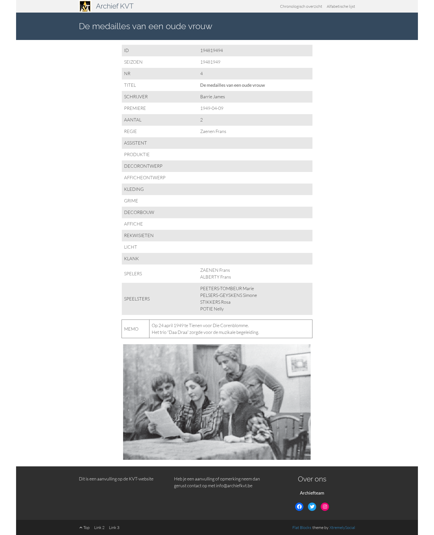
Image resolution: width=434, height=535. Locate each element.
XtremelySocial (342, 527)
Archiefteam (312, 493)
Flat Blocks (301, 527)
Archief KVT (115, 6)
